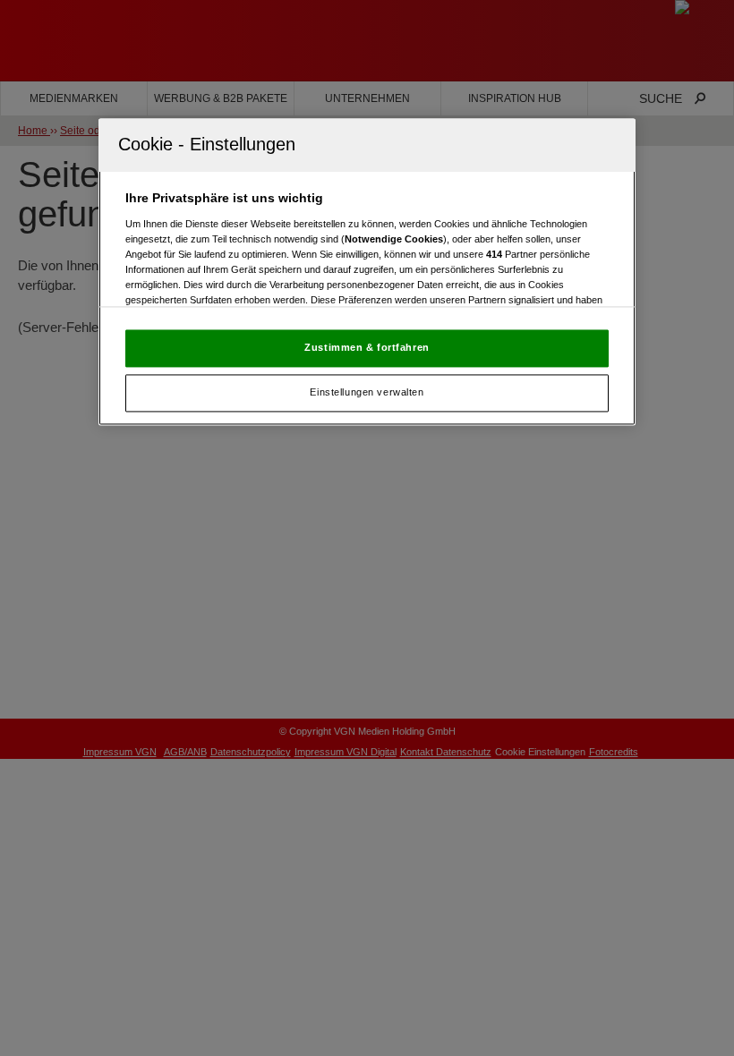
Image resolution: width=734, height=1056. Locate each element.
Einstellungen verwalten (366, 392)
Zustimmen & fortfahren (367, 347)
